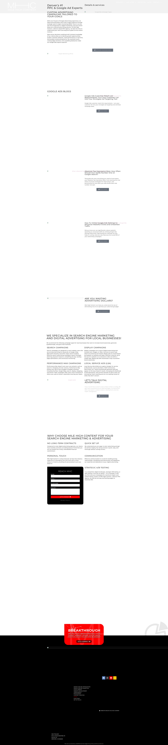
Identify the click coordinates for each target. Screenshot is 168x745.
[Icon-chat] (114, 678)
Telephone (55, 483)
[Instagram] (107, 678)
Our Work (130, 2)
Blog (149, 2)
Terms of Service (99, 743)
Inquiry (53, 487)
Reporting (142, 2)
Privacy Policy (65, 500)
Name (53, 474)
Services (119, 2)
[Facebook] (103, 678)
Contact (156, 2)
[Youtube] (111, 678)
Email (53, 478)
